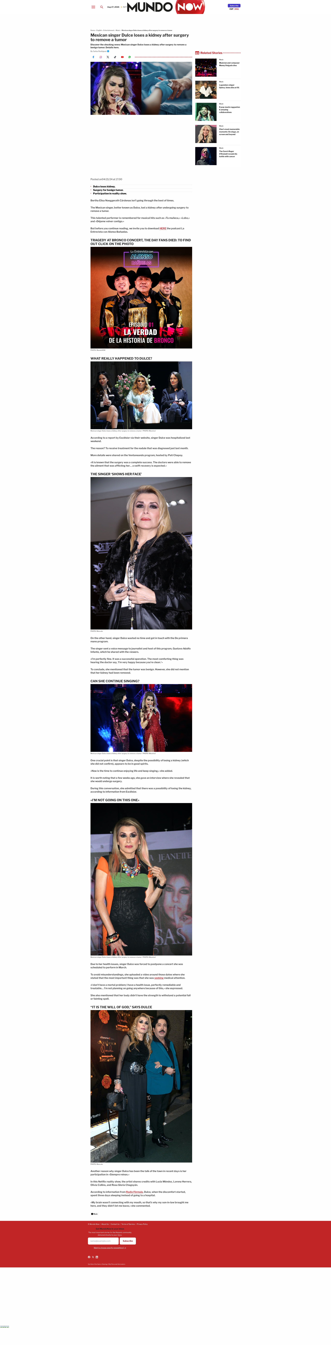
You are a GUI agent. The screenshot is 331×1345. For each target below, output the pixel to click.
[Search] (101, 7)
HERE (163, 228)
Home (93, 30)
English (99, 30)
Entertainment (108, 30)
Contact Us (115, 1224)
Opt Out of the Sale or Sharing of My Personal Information (106, 1264)
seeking (159, 977)
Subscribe (234, 6)
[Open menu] (93, 7)
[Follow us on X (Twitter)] (93, 1257)
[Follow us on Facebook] (89, 1257)
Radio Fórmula (134, 1191)
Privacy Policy (142, 1224)
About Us (105, 1224)
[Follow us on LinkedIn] (97, 1257)
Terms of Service (128, 1224)
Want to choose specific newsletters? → (110, 1248)
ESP (231, 9)
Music (118, 30)
